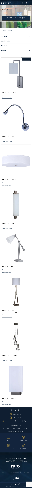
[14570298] (16, 336)
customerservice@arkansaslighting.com (17, 421)
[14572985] (16, 74)
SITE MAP (4, 472)
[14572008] (16, 117)
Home (4, 30)
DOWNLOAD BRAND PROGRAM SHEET (16, 18)
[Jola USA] (16, 477)
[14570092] (16, 380)
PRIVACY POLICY (25, 472)
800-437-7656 (17, 414)
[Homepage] (6, 2)
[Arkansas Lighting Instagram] (19, 484)
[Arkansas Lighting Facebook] (12, 484)
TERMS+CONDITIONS (14, 472)
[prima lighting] (16, 467)
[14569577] (16, 204)
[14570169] (16, 161)
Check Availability (7, 98)
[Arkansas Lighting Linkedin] (15, 484)
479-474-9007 (17, 418)
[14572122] (16, 248)
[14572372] (16, 292)
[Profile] (22, 3)
